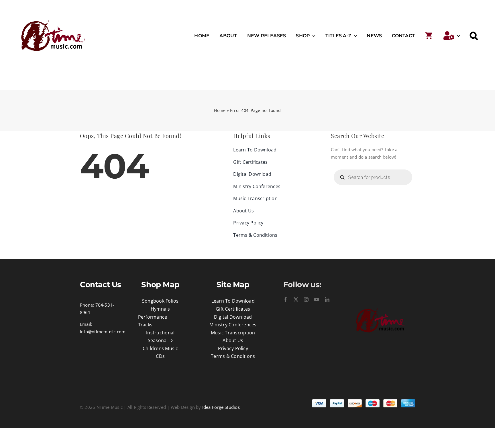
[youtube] (316, 299)
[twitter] (296, 299)
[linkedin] (327, 299)
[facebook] (285, 299)
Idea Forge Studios (221, 407)
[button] (474, 36)
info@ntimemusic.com (102, 331)
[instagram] (306, 299)
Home (219, 110)
